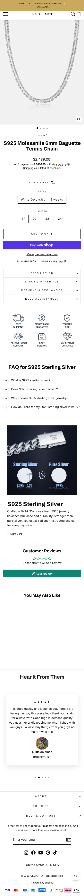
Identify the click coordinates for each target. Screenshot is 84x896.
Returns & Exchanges (42, 290)
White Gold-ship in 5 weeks (42, 199)
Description (42, 273)
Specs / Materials (42, 281)
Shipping (28, 168)
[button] (42, 164)
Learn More (16, 533)
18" (22, 218)
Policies (41, 806)
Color (42, 192)
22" (48, 218)
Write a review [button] (42, 573)
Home (41, 135)
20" (35, 218)
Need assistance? (42, 298)
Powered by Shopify (42, 882)
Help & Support (41, 815)
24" (60, 218)
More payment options (42, 254)
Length (42, 211)
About (41, 796)
